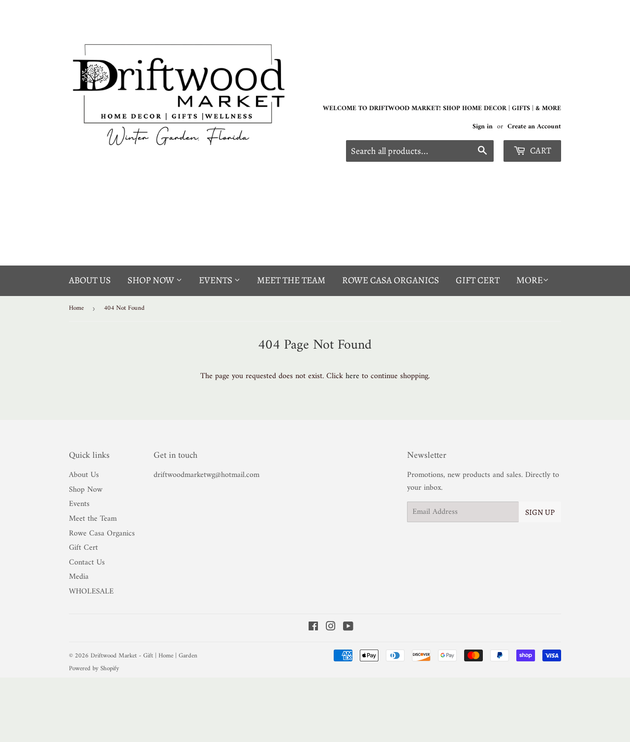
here (352, 376)
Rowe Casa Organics (390, 280)
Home (76, 308)
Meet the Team (291, 280)
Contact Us (87, 562)
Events (216, 280)
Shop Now (151, 280)
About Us (90, 280)
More (529, 281)
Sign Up (540, 512)
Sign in (482, 127)
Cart (539, 150)
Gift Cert (478, 280)
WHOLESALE (91, 591)
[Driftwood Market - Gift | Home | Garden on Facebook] (313, 628)
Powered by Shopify (94, 668)
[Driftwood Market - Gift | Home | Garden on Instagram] (331, 628)
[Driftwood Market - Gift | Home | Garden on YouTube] (348, 628)
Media (79, 577)
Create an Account (534, 127)
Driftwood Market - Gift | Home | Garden (144, 655)
